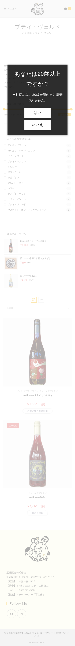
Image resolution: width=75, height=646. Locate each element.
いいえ (37, 125)
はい (37, 113)
